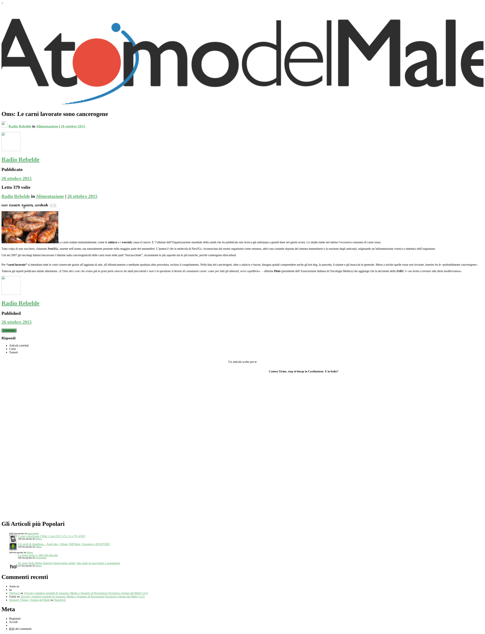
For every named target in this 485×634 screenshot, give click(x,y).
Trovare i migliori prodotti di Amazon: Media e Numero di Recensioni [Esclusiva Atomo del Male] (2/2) (86, 593)
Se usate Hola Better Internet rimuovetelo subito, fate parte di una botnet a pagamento (69, 563)
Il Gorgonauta (40, 558)
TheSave (38, 539)
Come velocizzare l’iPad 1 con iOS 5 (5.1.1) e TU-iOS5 (51, 536)
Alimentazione (47, 126)
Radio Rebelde (20, 126)
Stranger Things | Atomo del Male (29, 600)
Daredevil (60, 600)
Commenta (9, 330)
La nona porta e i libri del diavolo (38, 555)
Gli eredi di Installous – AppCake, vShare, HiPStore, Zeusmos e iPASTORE (64, 544)
